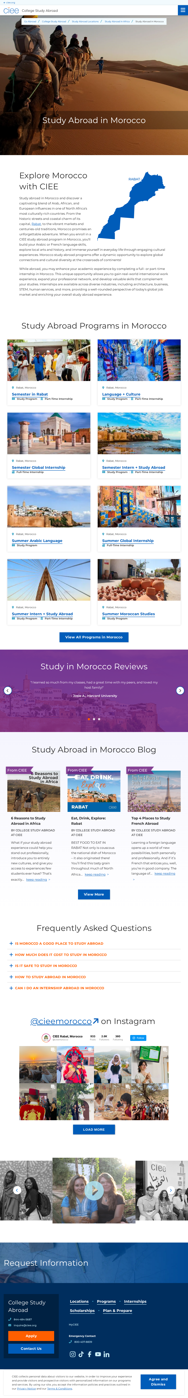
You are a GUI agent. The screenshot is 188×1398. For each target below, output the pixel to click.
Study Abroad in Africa (117, 21)
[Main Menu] (183, 10)
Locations (79, 1301)
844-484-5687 (23, 1319)
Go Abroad (30, 21)
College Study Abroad (54, 21)
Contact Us (31, 1348)
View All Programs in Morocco (94, 637)
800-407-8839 (83, 1342)
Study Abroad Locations (85, 21)
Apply (31, 1336)
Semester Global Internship (38, 467)
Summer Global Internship (128, 540)
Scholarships (82, 1310)
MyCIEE (74, 1324)
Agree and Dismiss (158, 1381)
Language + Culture (121, 394)
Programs (106, 1301)
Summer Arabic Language (37, 540)
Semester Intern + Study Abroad (133, 467)
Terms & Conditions (59, 1388)
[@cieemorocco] (46, 1038)
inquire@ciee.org (25, 1325)
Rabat (36, 224)
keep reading (36, 879)
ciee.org (10, 2)
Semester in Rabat (30, 394)
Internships (135, 1301)
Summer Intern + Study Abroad (42, 614)
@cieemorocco (61, 1021)
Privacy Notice (26, 1388)
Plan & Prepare (117, 1310)
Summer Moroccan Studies (128, 614)
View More (94, 894)
